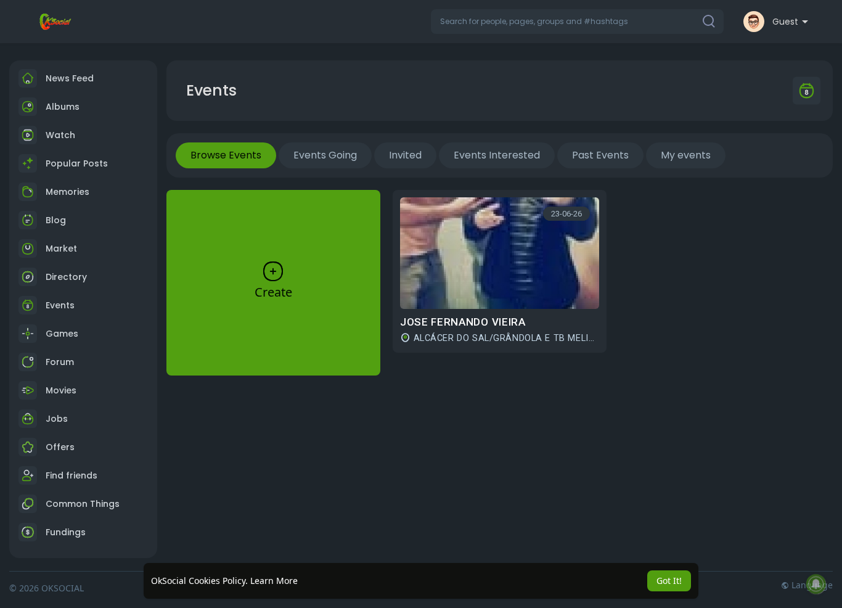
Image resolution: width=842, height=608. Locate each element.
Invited (405, 155)
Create (273, 292)
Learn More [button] (274, 580)
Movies (61, 390)
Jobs (57, 419)
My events (686, 155)
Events (60, 305)
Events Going (325, 155)
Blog (56, 220)
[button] (577, 21)
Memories (67, 192)
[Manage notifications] (816, 584)
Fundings (66, 532)
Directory (66, 277)
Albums (63, 107)
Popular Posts (77, 163)
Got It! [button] (669, 580)
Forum (60, 362)
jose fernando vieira (463, 322)
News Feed (70, 78)
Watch (59, 135)
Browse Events (225, 155)
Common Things (83, 504)
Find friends (71, 475)
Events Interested (497, 155)
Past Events (600, 155)
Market (61, 248)
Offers (60, 447)
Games (62, 333)
